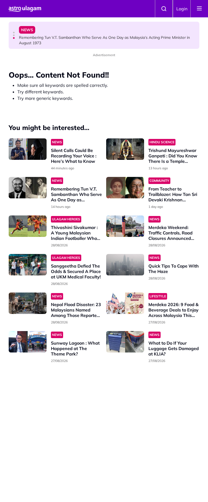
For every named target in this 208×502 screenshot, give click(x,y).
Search (164, 8)
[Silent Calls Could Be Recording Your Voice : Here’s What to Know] (28, 149)
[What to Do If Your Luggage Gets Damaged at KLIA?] (125, 341)
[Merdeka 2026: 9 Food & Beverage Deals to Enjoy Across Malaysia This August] (125, 303)
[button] (14, 32)
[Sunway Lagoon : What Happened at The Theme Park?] (28, 341)
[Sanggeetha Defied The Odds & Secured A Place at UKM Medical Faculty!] (28, 264)
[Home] (25, 8)
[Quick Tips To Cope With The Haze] (125, 264)
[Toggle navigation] (199, 8)
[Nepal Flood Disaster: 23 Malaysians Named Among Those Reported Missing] (28, 303)
